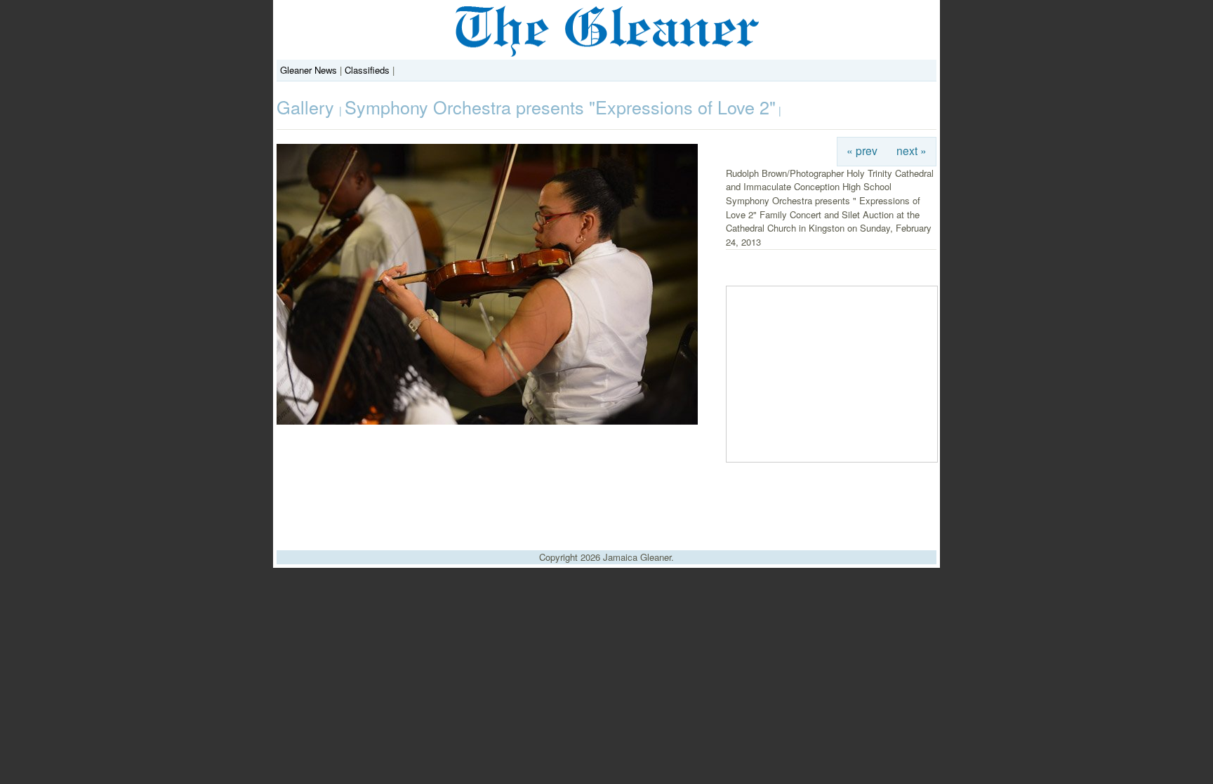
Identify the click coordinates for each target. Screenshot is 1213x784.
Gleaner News (308, 70)
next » (911, 150)
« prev (862, 150)
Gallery (308, 106)
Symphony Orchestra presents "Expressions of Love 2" (560, 106)
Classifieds (367, 70)
